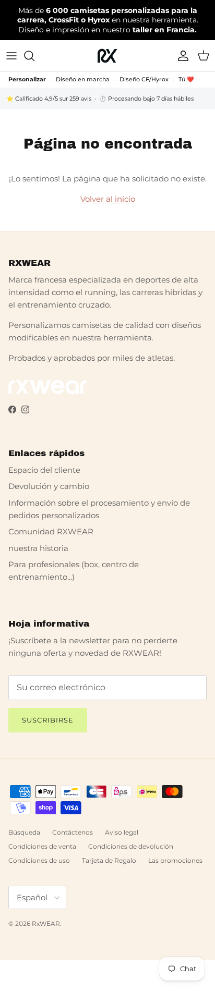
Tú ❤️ (186, 79)
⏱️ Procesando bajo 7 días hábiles (146, 98)
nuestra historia (38, 548)
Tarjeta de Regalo (109, 860)
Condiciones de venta (42, 846)
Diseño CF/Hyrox (144, 79)
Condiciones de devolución (130, 846)
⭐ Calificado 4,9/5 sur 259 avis (48, 98)
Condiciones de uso (39, 860)
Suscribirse (48, 720)
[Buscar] (34, 55)
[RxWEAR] (107, 55)
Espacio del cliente (44, 470)
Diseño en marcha (83, 79)
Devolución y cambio (48, 486)
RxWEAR (46, 923)
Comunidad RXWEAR (50, 531)
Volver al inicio (107, 199)
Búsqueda (24, 832)
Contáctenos (72, 832)
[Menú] (11, 55)
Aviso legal (121, 832)
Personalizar (27, 79)
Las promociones (175, 860)
